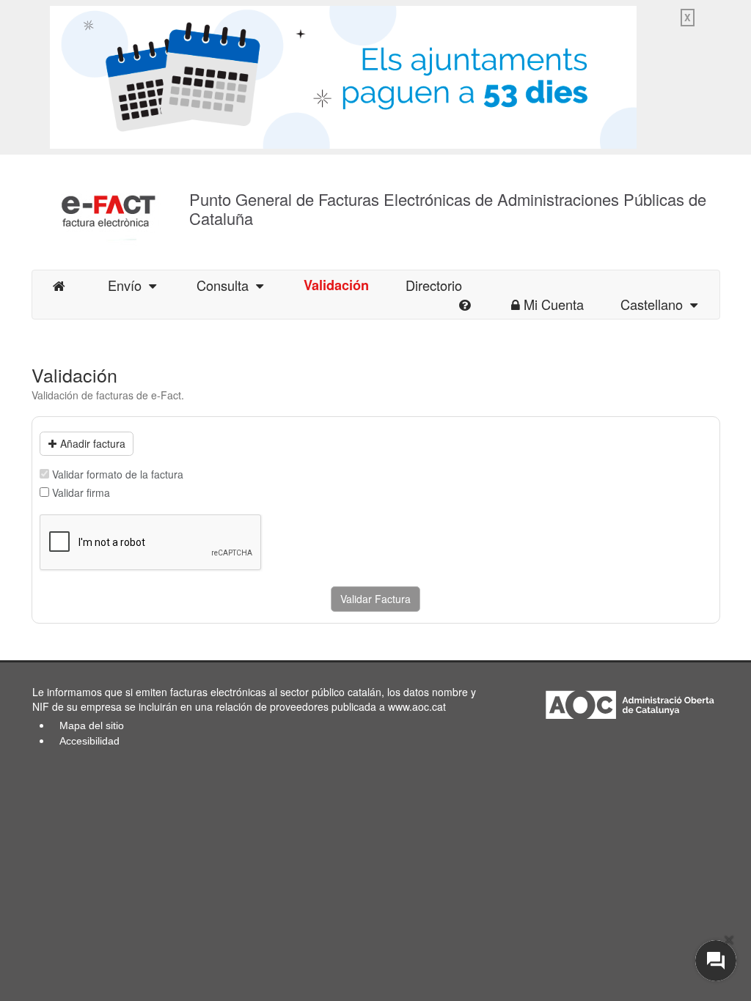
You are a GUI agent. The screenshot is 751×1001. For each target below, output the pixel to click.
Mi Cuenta (554, 304)
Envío (128, 285)
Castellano (655, 304)
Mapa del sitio (91, 725)
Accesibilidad (89, 741)
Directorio (434, 285)
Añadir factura (92, 443)
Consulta (226, 285)
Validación (336, 285)
